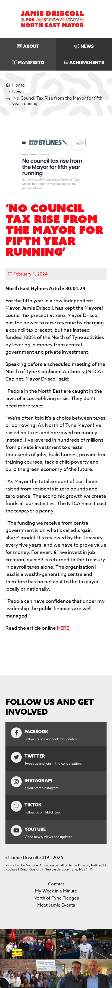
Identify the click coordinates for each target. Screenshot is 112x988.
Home (18, 85)
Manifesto (31, 62)
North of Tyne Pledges (56, 898)
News (87, 46)
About (31, 46)
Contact (56, 884)
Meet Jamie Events (56, 905)
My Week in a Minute (56, 891)
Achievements (86, 62)
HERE (63, 628)
